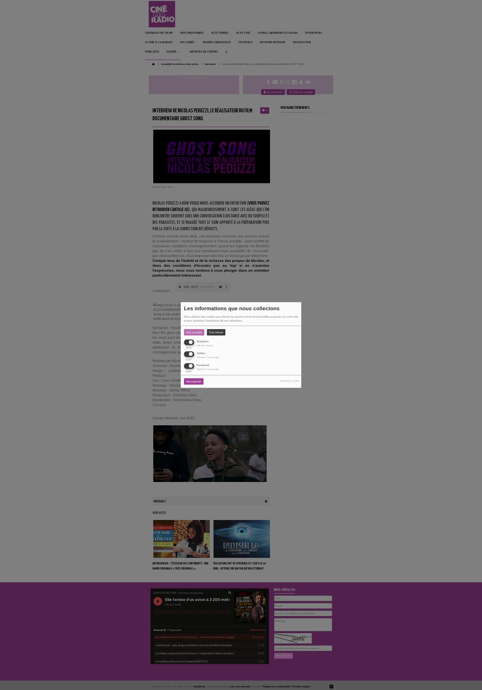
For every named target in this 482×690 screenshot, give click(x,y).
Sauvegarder (193, 381)
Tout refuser (216, 332)
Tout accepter (194, 332)
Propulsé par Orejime (289, 381)
